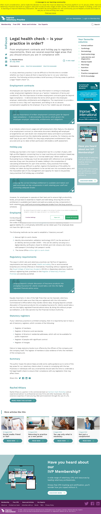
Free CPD (16, 24)
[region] (51, 214)
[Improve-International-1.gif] (88, 112)
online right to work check (39, 250)
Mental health (86, 62)
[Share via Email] (4, 65)
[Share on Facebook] (4, 58)
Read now (11, 441)
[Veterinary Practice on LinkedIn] (98, 503)
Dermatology (86, 51)
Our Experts (43, 24)
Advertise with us (27, 505)
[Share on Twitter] (4, 54)
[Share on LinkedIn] (4, 62)
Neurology (85, 65)
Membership (6, 24)
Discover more (86, 181)
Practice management (34, 66)
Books (36, 505)
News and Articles (29, 24)
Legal (22, 66)
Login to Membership (91, 18)
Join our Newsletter (73, 18)
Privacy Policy (49, 505)
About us (4, 505)
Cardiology (85, 48)
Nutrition (84, 67)
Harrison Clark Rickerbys (57, 392)
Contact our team (14, 505)
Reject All (57, 217)
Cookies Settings (30, 217)
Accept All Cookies (71, 217)
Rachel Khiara (17, 60)
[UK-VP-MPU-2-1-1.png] (88, 91)
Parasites (84, 70)
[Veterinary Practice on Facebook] (92, 503)
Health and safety (44, 264)
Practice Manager (50, 66)
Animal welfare (87, 45)
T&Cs (41, 505)
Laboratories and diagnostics (88, 58)
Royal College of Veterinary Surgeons (27, 269)
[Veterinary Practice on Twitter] (86, 503)
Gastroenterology (88, 54)
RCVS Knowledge (87, 76)
